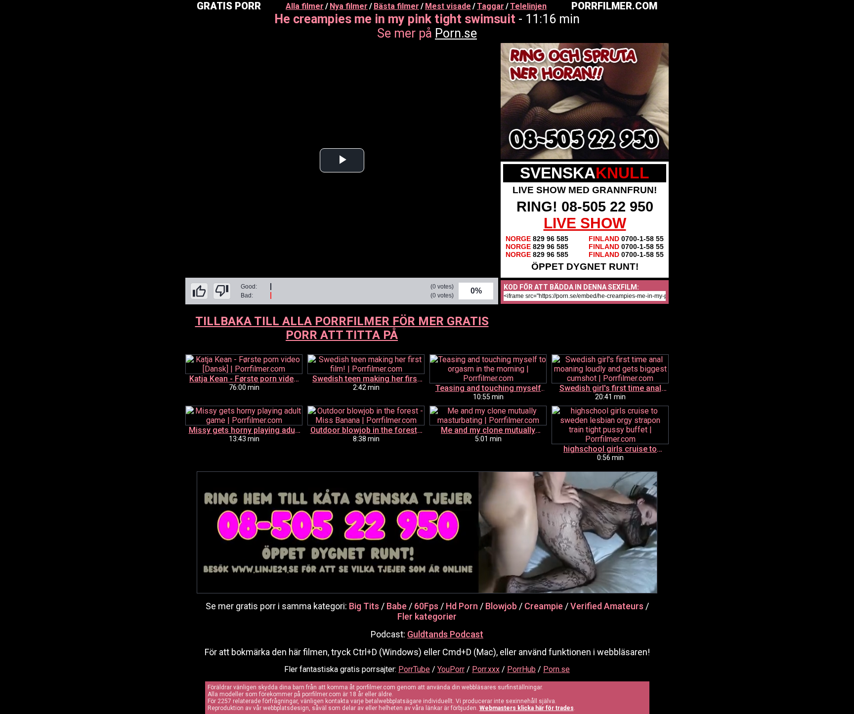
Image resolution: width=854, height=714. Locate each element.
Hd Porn (462, 606)
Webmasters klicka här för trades (526, 708)
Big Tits (364, 606)
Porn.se (456, 33)
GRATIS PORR (229, 6)
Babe (396, 606)
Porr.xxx (486, 669)
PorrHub (521, 669)
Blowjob (501, 606)
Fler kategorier (427, 616)
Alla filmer (305, 6)
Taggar (490, 6)
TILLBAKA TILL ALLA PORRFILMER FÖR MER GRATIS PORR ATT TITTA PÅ (342, 328)
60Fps (426, 606)
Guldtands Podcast (445, 634)
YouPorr (451, 669)
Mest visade (448, 6)
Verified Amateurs (606, 606)
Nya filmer (349, 6)
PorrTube (414, 669)
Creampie (543, 606)
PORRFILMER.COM (614, 6)
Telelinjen (528, 6)
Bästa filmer (396, 6)
